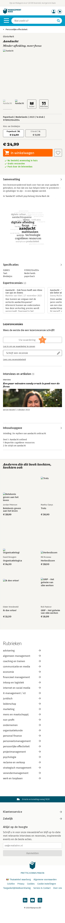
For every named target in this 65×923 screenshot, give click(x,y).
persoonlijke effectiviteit (16, 746)
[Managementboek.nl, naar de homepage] (12, 13)
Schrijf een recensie (17, 352)
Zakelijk (8, 818)
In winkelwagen (22, 153)
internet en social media (16, 687)
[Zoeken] (58, 21)
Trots (43, 508)
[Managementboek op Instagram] (40, 900)
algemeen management (16, 655)
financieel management (16, 677)
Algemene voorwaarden (45, 879)
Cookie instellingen (46, 884)
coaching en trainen (14, 661)
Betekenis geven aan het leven (12, 509)
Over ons (57, 888)
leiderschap (9, 703)
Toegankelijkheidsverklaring (17, 888)
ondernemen (10, 725)
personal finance (12, 735)
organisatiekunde (13, 730)
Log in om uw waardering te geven (19, 346)
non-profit (8, 719)
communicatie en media (16, 666)
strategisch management (17, 767)
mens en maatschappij (15, 714)
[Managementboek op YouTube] (32, 900)
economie (8, 671)
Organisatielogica (12, 560)
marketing (9, 709)
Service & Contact (41, 888)
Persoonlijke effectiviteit (16, 29)
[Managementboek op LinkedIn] (25, 900)
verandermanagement (15, 773)
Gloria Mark (8, 36)
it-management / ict (14, 693)
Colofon (11, 884)
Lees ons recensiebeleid (14, 359)
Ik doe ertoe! (9, 610)
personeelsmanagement (17, 741)
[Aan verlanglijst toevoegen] (58, 153)
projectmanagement (14, 751)
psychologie (9, 757)
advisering (9, 650)
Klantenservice (12, 811)
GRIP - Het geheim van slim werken (50, 611)
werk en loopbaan (13, 778)
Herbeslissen (48, 560)
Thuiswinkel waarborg (20, 879)
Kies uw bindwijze (11, 126)
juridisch (8, 698)
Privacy (20, 884)
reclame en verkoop (14, 762)
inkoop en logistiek (13, 682)
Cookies (31, 884)
